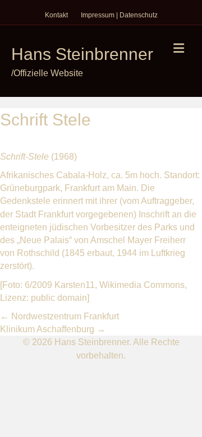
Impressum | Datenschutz (119, 15)
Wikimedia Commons (142, 285)
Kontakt (56, 15)
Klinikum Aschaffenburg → (52, 329)
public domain (59, 298)
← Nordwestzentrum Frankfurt (59, 316)
